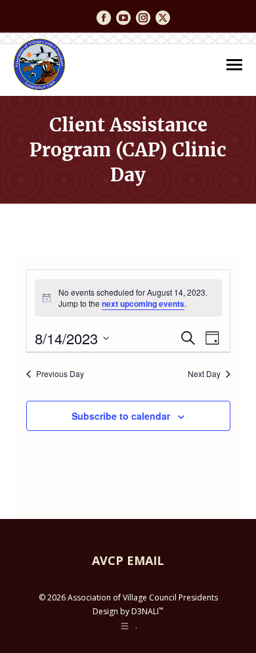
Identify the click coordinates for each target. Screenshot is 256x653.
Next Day (204, 374)
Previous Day (60, 374)
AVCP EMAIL (128, 560)
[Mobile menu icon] (234, 64)
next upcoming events (143, 303)
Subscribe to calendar (121, 415)
